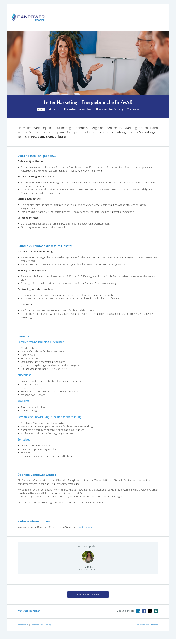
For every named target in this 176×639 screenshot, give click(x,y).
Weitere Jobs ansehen (29, 610)
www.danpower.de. (86, 527)
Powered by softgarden (147, 624)
